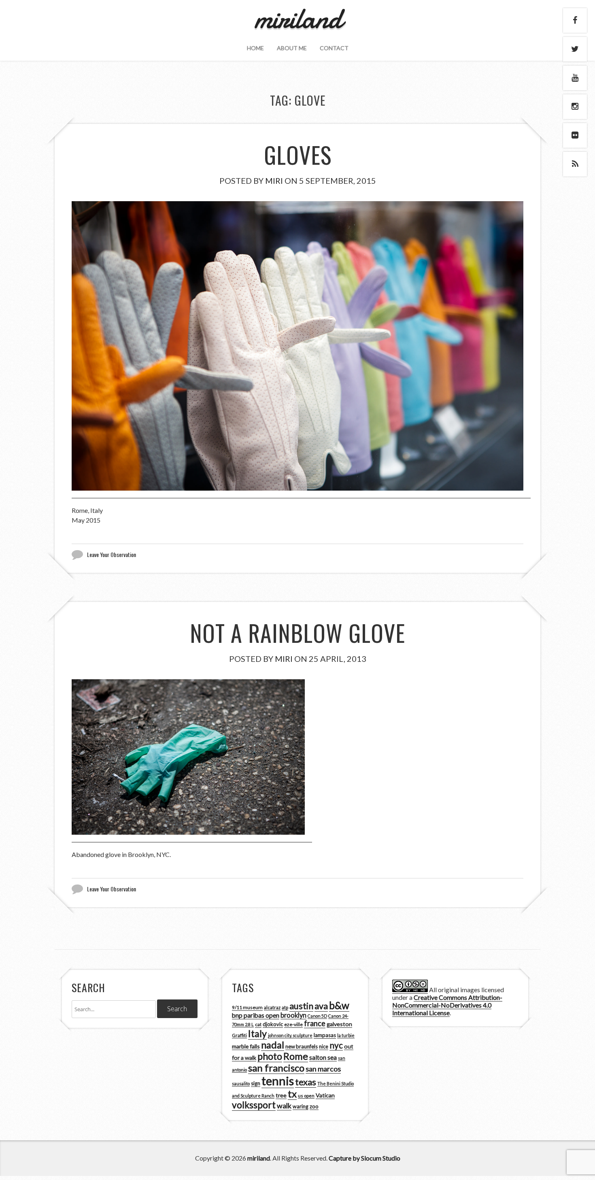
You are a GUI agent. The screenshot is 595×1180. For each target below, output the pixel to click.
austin (301, 1006)
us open (306, 1095)
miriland (258, 1158)
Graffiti (239, 1035)
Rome (295, 1056)
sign (255, 1083)
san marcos (323, 1068)
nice (323, 1047)
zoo (314, 1106)
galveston (339, 1024)
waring (300, 1106)
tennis (277, 1081)
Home (255, 48)
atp (285, 1007)
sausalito (241, 1083)
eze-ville (293, 1024)
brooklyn (293, 1015)
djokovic (273, 1024)
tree (281, 1095)
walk (284, 1105)
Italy (257, 1033)
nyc (336, 1045)
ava (321, 1006)
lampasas (325, 1035)
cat (258, 1024)
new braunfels (301, 1046)
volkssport (254, 1104)
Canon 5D (317, 1015)
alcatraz (272, 1007)
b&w (339, 1005)
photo (269, 1056)
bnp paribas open (255, 1015)
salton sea (323, 1057)
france (314, 1023)
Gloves (298, 154)
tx (292, 1093)
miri (274, 180)
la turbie (346, 1035)
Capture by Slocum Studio (364, 1158)
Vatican (325, 1095)
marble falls (246, 1046)
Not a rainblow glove (297, 632)
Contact (334, 48)
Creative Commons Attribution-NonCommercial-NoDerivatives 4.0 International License (447, 1004)
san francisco (276, 1068)
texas (305, 1082)
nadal (272, 1044)
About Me (292, 48)
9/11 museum (247, 1007)
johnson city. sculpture (290, 1035)
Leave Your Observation (111, 554)
